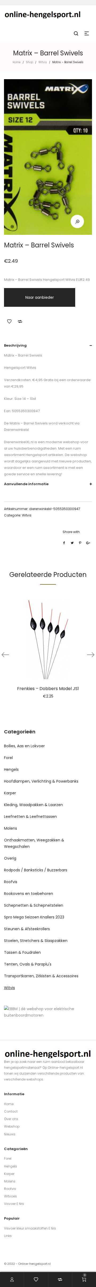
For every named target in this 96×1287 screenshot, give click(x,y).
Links (8, 1236)
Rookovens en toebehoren (28, 893)
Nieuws (9, 1134)
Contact (11, 1111)
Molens (10, 828)
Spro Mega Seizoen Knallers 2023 (34, 917)
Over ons (11, 1119)
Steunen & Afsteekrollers (27, 929)
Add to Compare (20, 321)
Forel (8, 757)
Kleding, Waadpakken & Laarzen (33, 804)
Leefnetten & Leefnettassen (30, 816)
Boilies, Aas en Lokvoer (24, 746)
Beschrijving (15, 345)
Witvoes (10, 1196)
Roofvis (10, 881)
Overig (10, 858)
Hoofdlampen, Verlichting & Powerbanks (41, 781)
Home (17, 62)
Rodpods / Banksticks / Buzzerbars (35, 870)
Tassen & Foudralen (22, 952)
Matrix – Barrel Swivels (28, 423)
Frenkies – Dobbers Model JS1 (48, 688)
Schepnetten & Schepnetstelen (33, 905)
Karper (10, 793)
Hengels (11, 769)
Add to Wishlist (9, 321)
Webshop (11, 1126)
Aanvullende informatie (26, 484)
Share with (71, 532)
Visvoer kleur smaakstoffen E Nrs (30, 1228)
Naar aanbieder (39, 297)
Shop (29, 62)
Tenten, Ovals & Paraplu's (27, 964)
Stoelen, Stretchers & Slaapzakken (35, 940)
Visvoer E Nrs (14, 1203)
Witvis (42, 62)
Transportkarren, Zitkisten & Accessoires (41, 976)
